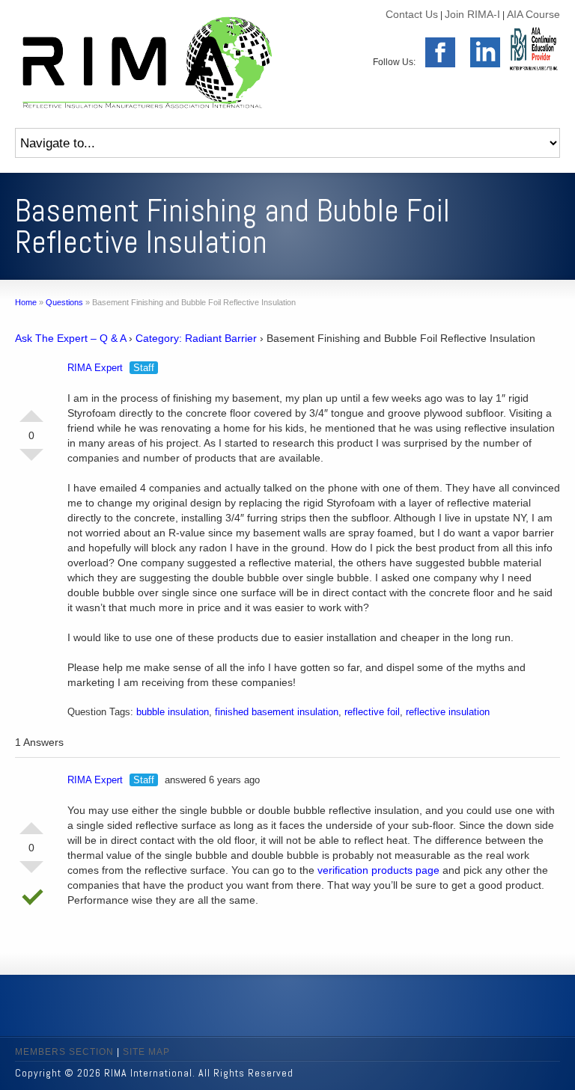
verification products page (378, 870)
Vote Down (31, 461)
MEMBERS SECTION (64, 1052)
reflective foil (372, 711)
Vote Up (31, 410)
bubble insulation (172, 711)
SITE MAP (146, 1052)
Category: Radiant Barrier (196, 338)
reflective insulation (448, 711)
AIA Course (533, 14)
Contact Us (412, 14)
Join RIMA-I (472, 14)
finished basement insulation (276, 711)
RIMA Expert (95, 367)
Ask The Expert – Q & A (70, 338)
